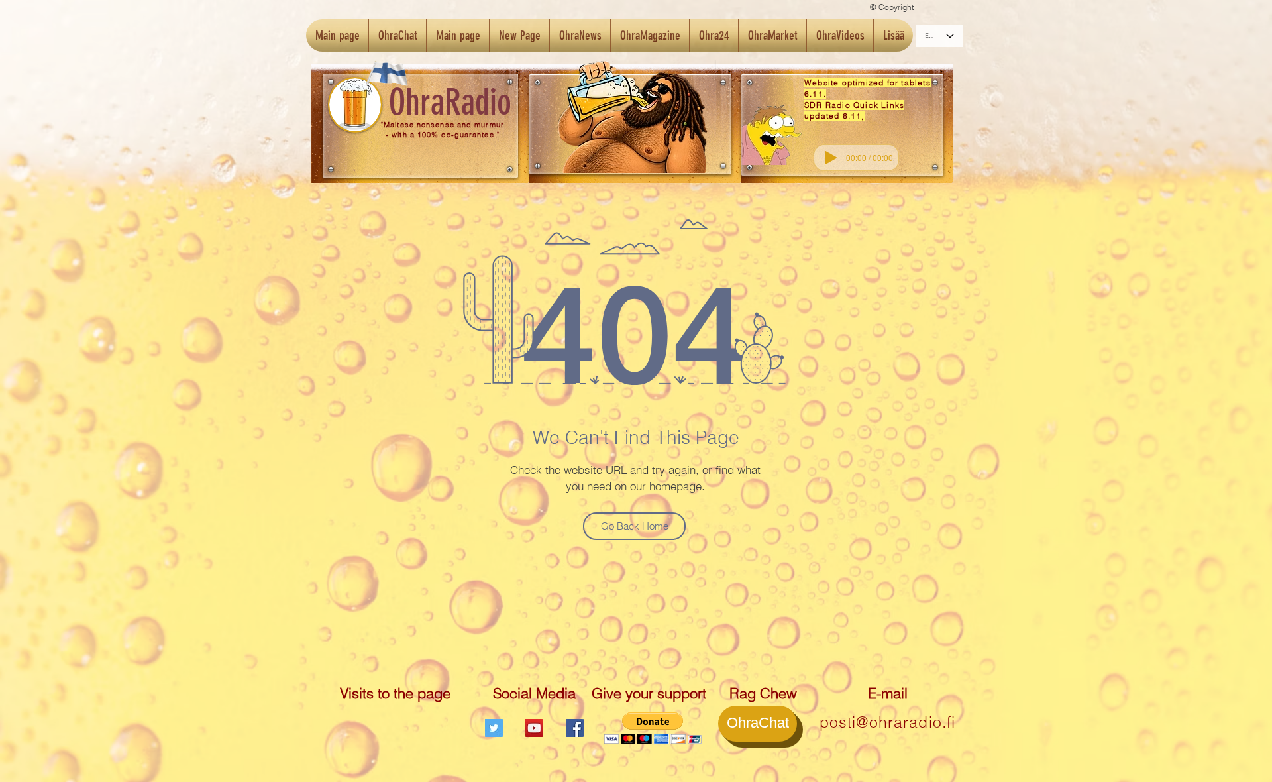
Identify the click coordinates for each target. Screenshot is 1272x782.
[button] (653, 728)
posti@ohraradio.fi (888, 722)
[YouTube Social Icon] (534, 728)
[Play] (831, 157)
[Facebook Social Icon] (575, 728)
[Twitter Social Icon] (494, 728)
